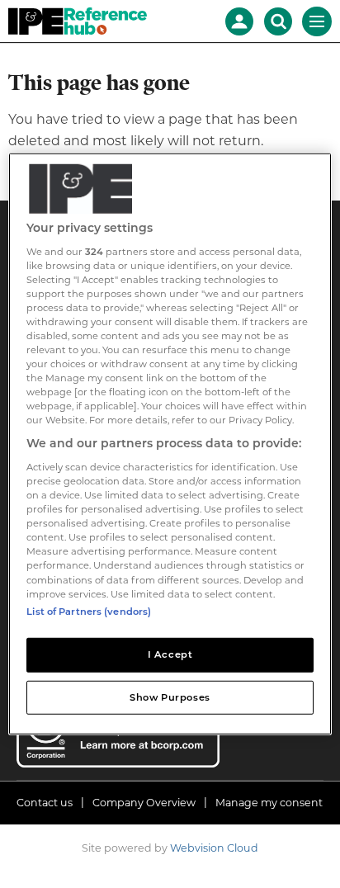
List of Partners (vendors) (88, 610)
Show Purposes (170, 696)
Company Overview (144, 802)
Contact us (45, 802)
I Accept (170, 653)
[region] (169, 444)
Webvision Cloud (214, 848)
